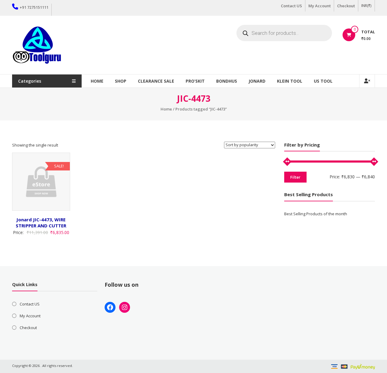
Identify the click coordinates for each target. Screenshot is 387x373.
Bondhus (226, 81)
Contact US (291, 5)
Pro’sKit (195, 81)
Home (97, 81)
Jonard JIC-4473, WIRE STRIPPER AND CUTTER (41, 222)
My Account (319, 5)
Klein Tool (289, 81)
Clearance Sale (156, 81)
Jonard (257, 81)
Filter (295, 177)
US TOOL (323, 81)
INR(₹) (366, 5)
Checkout (346, 5)
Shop (120, 81)
